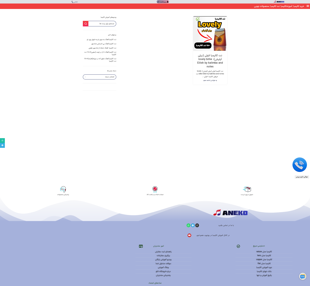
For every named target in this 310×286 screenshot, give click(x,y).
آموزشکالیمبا (286, 6)
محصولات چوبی (261, 6)
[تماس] (73, 2)
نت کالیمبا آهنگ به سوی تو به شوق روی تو (101, 39)
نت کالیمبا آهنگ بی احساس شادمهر (103, 44)
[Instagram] (197, 225)
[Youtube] (189, 235)
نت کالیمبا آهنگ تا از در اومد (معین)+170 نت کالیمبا (100, 53)
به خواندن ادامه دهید (210, 80)
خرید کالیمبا (298, 6)
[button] (308, 6)
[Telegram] (193, 225)
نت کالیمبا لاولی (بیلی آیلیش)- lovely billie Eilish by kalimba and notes (210, 61)
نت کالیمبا (275, 6)
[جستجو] (85, 23)
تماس (76, 2)
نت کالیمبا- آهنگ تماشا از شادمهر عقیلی (102, 48)
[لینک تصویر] (300, 164)
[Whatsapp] (188, 225)
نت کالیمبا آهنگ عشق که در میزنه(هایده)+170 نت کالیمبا (100, 60)
